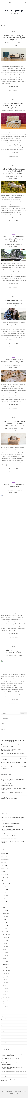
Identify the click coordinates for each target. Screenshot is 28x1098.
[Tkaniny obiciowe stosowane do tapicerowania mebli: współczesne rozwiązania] (13, 439)
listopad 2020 (4, 1022)
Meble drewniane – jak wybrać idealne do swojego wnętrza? (14, 37)
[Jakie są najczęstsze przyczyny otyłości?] (13, 666)
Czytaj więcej (13, 86)
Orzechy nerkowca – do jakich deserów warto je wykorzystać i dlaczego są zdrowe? (13, 834)
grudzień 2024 (5, 913)
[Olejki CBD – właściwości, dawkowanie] (13, 552)
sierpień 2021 (4, 1001)
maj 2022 (3, 986)
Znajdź (23, 713)
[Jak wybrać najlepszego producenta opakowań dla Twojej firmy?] (13, 121)
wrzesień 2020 (5, 1028)
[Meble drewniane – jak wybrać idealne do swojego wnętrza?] (13, 54)
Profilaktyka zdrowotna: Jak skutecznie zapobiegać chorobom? (11, 1063)
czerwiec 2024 (5, 916)
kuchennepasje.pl (14, 10)
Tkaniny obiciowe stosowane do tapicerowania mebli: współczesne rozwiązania (14, 423)
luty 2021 (3, 1013)
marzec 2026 (4, 868)
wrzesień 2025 (5, 886)
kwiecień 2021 (4, 1007)
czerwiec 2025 (5, 895)
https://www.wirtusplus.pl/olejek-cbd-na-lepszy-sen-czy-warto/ (12, 830)
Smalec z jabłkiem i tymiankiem (9, 838)
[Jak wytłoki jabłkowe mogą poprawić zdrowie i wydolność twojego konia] (13, 187)
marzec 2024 (4, 925)
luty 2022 (3, 995)
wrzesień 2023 (5, 937)
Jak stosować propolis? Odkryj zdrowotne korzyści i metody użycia (12, 745)
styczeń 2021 (4, 1016)
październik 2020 (5, 1025)
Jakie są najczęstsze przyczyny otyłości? (14, 651)
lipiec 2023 (4, 944)
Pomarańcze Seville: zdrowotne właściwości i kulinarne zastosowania (12, 784)
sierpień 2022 (4, 977)
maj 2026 (3, 862)
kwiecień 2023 (4, 953)
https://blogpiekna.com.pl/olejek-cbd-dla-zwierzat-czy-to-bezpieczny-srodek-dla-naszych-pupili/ (12, 819)
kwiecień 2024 (4, 922)
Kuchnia (3, 729)
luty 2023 (3, 959)
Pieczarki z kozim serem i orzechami (10, 823)
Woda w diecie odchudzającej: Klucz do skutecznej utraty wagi (11, 750)
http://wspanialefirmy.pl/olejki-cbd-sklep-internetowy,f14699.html (12, 741)
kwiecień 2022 (4, 989)
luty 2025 (3, 907)
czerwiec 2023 (4, 947)
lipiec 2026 (4, 856)
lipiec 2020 (4, 1034)
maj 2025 (3, 898)
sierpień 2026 (4, 853)
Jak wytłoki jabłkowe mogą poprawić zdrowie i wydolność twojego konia (14, 171)
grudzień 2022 (5, 965)
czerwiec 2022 (4, 983)
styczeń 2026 (4, 874)
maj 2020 (3, 1040)
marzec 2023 (4, 956)
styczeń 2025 (4, 910)
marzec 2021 (4, 1010)
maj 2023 (3, 950)
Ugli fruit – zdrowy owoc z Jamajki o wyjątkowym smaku (10, 1059)
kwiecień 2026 (4, 865)
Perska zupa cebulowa (7, 826)
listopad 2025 (4, 880)
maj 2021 (3, 1004)
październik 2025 (5, 883)
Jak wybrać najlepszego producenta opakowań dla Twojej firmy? (14, 105)
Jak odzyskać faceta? (13, 300)
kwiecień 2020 (5, 1043)
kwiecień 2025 (4, 901)
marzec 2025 (4, 904)
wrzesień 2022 (5, 974)
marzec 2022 (4, 992)
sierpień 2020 (4, 1031)
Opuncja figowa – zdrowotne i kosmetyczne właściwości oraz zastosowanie (12, 797)
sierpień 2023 (4, 940)
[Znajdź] (26, 2)
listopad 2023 (4, 931)
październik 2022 (5, 971)
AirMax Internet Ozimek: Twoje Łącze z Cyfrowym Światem (13, 239)
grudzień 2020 (5, 1019)
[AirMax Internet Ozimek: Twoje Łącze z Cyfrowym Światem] (13, 255)
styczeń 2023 (4, 962)
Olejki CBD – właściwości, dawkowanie (13, 486)
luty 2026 (3, 871)
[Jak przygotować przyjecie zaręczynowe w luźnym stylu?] (13, 376)
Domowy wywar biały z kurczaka (9, 1076)
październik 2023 (5, 934)
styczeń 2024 (4, 928)
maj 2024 (3, 919)
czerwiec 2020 (5, 1037)
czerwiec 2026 (5, 859)
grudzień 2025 (5, 877)
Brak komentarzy (13, 90)
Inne (13, 31)
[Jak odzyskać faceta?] (13, 314)
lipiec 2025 (4, 892)
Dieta (2, 723)
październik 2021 (5, 998)
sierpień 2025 (4, 889)
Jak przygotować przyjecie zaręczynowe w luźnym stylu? (13, 361)
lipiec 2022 (4, 980)
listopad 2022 (4, 968)
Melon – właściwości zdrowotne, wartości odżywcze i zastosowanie (12, 1054)
